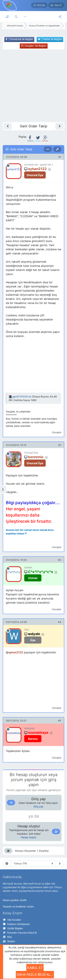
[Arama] (16, 16)
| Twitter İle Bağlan (51, 39)
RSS (9, 936)
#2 (59, 445)
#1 (59, 156)
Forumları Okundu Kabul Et (22, 932)
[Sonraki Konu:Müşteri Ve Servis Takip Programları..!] (59, 126)
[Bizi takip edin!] (60, 16)
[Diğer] (25, 16)
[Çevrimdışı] (8, 166)
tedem (30, 906)
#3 (59, 559)
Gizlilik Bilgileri (15, 928)
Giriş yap (38, 806)
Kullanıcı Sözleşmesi (18, 924)
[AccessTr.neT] (8, 5)
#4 (59, 621)
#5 (59, 720)
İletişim (11, 941)
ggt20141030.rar (21, 396)
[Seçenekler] (48, 149)
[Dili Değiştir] (60, 863)
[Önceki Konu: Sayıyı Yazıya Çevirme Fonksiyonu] (7, 126)
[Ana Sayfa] (7, 16)
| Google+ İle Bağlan (34, 45)
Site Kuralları (14, 919)
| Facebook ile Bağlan (20, 39)
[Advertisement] (33, 85)
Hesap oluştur (28, 837)
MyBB (23, 900)
